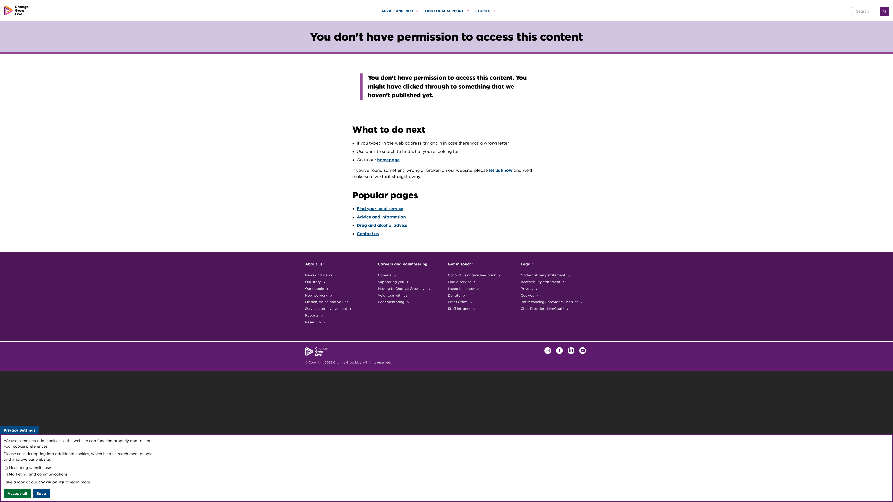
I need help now (462, 289)
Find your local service (380, 208)
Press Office (458, 302)
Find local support (444, 11)
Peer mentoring (391, 302)
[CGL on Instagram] (547, 350)
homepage (388, 159)
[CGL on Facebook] (559, 350)
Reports (312, 315)
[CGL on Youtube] (582, 350)
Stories (483, 11)
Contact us (368, 233)
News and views (319, 275)
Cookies (528, 295)
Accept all (17, 493)
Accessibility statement (541, 282)
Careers (385, 275)
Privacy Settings (19, 430)
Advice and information (381, 217)
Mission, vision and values (327, 302)
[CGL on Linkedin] (571, 350)
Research (313, 322)
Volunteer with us (393, 295)
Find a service (460, 282)
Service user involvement (326, 308)
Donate (454, 295)
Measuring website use (29, 468)
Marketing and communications (38, 474)
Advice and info (397, 11)
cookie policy (51, 482)
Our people (315, 289)
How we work (316, 295)
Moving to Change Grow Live (402, 289)
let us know (501, 170)
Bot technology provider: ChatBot (550, 302)
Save (41, 493)
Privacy (527, 289)
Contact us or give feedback (472, 275)
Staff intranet (460, 308)
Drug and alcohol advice (382, 225)
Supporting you (391, 282)
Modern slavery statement (543, 275)
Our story (313, 282)
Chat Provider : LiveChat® (543, 308)
